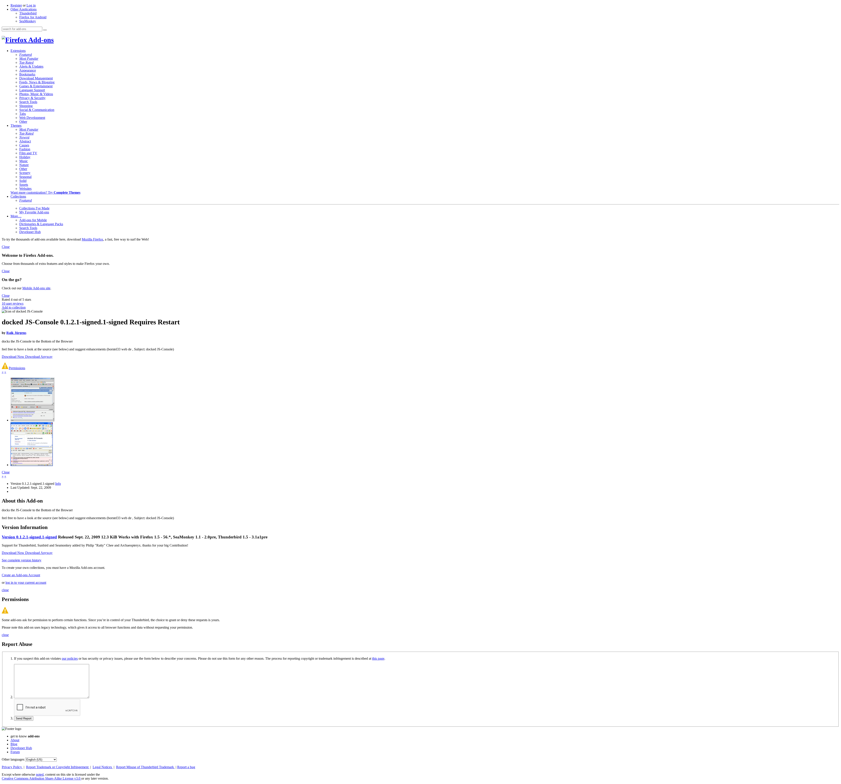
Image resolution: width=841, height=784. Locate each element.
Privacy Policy (12, 767)
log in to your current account (25, 582)
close (5, 590)
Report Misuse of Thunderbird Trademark (145, 767)
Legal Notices (103, 767)
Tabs (22, 114)
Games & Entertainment (36, 86)
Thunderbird (28, 13)
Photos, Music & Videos (36, 94)
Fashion (24, 149)
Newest (24, 137)
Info (58, 483)
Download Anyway (39, 357)
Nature (24, 165)
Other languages (13, 759)
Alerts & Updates (31, 66)
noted (40, 774)
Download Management (36, 78)
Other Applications (24, 9)
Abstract (25, 141)
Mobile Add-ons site (36, 288)
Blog (14, 744)
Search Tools (28, 102)
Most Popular (28, 58)
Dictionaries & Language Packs (41, 224)
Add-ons (40, 40)
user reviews (12, 303)
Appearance (27, 70)
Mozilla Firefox (92, 239)
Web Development (32, 118)
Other (23, 121)
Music (23, 161)
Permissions (17, 368)
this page (378, 658)
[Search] (45, 30)
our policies (70, 658)
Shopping (26, 106)
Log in (31, 5)
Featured (25, 54)
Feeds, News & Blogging (37, 82)
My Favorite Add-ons (34, 212)
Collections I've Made (34, 208)
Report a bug (186, 767)
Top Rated (26, 62)
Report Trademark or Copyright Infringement (57, 767)
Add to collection (14, 307)
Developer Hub (30, 232)
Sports (23, 184)
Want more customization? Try (45, 192)
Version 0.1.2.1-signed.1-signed (29, 537)
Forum (15, 752)
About (15, 740)
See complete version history (21, 560)
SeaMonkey (27, 21)
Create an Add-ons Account (21, 575)
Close (6, 247)
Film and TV (28, 153)
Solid (23, 181)
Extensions (18, 51)
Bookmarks (27, 74)
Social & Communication (36, 110)
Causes (24, 145)
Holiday (24, 157)
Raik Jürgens (16, 333)
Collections (18, 196)
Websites (25, 188)
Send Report (24, 718)
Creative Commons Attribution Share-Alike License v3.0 (41, 778)
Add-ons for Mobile (33, 220)
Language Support (32, 90)
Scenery (24, 173)
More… (16, 216)
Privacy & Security (32, 98)
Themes (16, 125)
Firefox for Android (32, 17)
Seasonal (25, 177)
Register (16, 5)
